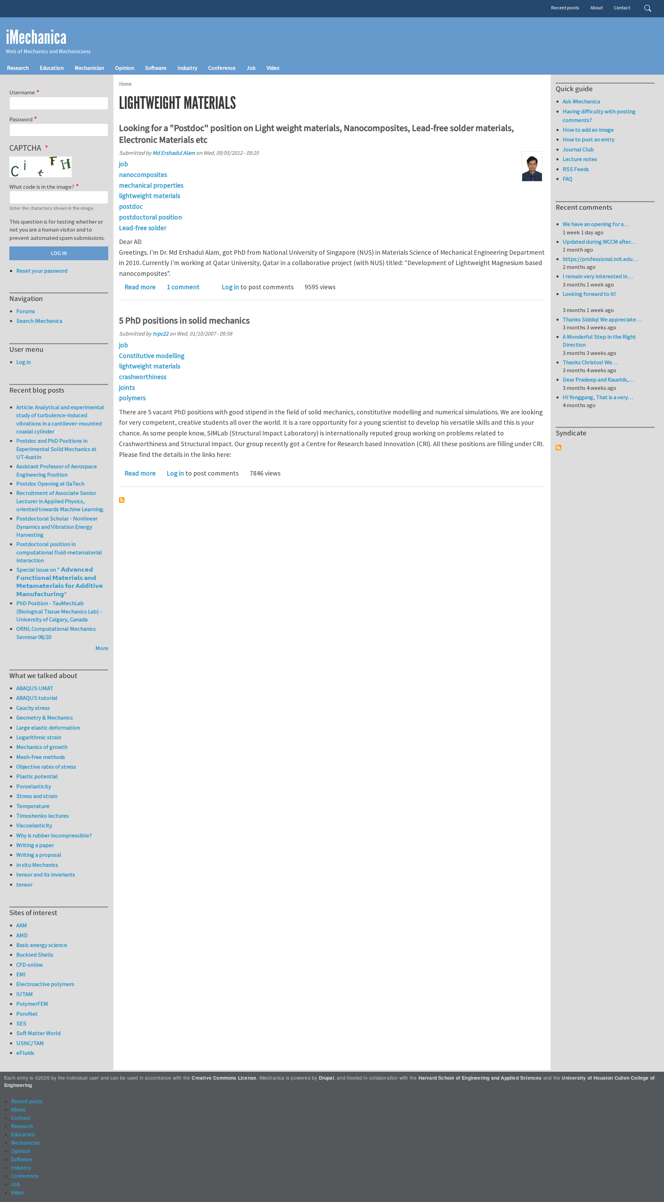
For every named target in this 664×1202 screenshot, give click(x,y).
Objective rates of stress (46, 766)
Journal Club (578, 149)
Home (125, 84)
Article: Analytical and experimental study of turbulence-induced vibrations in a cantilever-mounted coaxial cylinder (60, 419)
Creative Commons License (224, 1077)
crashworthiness (142, 377)
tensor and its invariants (45, 874)
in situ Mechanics (37, 864)
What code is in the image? (41, 186)
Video (273, 67)
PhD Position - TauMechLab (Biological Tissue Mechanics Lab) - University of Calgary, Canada (59, 611)
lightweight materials (149, 195)
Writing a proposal (38, 854)
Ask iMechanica (581, 101)
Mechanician (89, 67)
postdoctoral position (150, 217)
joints (127, 387)
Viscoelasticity (34, 825)
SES (21, 1023)
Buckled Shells (34, 954)
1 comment (183, 287)
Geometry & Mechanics (44, 717)
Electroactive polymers (45, 984)
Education (52, 67)
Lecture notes (580, 159)
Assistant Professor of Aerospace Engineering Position (56, 470)
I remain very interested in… (598, 276)
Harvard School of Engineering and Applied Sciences (480, 1077)
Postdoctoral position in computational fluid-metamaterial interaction (59, 552)
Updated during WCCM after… (599, 241)
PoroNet (27, 1013)
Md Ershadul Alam (174, 152)
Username (22, 92)
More (101, 648)
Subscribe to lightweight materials (121, 500)
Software (155, 67)
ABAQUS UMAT (34, 688)
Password (21, 119)
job (123, 164)
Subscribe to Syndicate (558, 447)
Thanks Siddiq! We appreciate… (602, 319)
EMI (21, 974)
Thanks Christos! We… (590, 362)
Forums (25, 311)
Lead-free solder (142, 228)
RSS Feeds (576, 169)
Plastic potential (37, 776)
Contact (622, 7)
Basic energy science (41, 945)
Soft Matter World (38, 1033)
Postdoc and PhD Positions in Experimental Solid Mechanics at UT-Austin (56, 449)
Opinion (124, 67)
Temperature (32, 806)
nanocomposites (143, 174)
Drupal (326, 1077)
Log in (230, 287)
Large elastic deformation (48, 727)
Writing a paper (35, 845)
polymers (132, 398)
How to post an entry (589, 139)
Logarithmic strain (38, 737)
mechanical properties (151, 185)
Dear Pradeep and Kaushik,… (598, 379)
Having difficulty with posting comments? (599, 115)
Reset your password (41, 270)
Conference (222, 67)
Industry (187, 67)
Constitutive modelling (151, 355)
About (596, 7)
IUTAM (24, 994)
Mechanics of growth (41, 747)
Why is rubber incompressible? (54, 835)
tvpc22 (160, 333)
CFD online (29, 964)
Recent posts (565, 7)
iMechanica (36, 37)
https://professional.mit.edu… (600, 259)
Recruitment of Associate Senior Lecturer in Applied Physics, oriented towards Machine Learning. (60, 501)
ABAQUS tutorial (36, 698)
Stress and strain (36, 796)
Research (18, 67)
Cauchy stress (33, 708)
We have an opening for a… (596, 224)
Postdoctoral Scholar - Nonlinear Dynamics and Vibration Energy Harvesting (57, 526)
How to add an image (588, 129)
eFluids (25, 1053)
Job (251, 67)
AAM (21, 925)
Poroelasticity (33, 786)
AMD (22, 935)
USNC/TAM (30, 1043)
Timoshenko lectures (42, 815)
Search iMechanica (39, 321)
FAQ (567, 178)
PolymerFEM (32, 1003)
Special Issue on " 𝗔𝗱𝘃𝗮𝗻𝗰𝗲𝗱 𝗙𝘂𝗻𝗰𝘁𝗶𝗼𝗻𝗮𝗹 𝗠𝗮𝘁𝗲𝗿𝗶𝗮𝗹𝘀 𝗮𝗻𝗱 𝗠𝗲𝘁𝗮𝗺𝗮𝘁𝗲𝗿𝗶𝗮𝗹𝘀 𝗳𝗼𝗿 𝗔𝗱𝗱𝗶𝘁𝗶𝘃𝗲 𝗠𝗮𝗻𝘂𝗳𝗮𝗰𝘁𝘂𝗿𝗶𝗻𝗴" (59, 582)
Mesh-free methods (40, 757)
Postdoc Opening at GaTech (50, 483)
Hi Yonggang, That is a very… (598, 397)
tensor (24, 884)
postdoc (131, 206)
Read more (140, 287)
